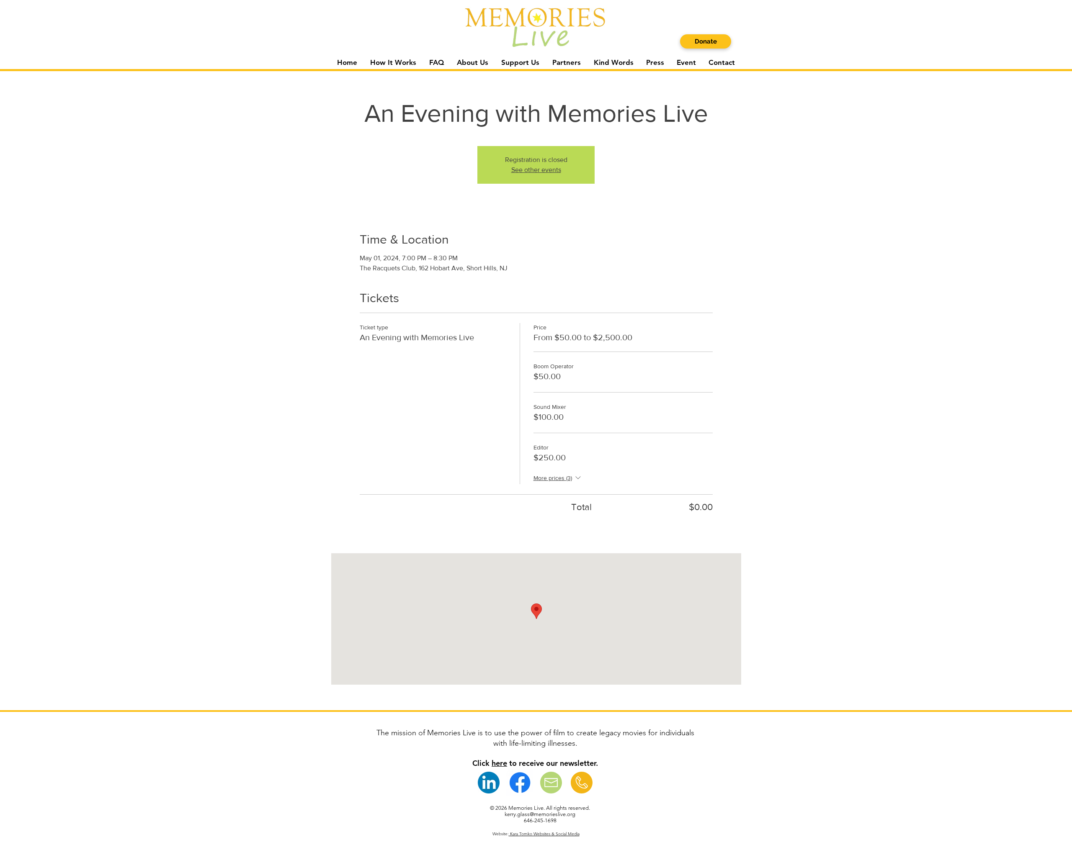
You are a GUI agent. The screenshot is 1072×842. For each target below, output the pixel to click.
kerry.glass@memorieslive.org (540, 814)
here (499, 763)
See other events (536, 169)
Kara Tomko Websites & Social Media (544, 834)
